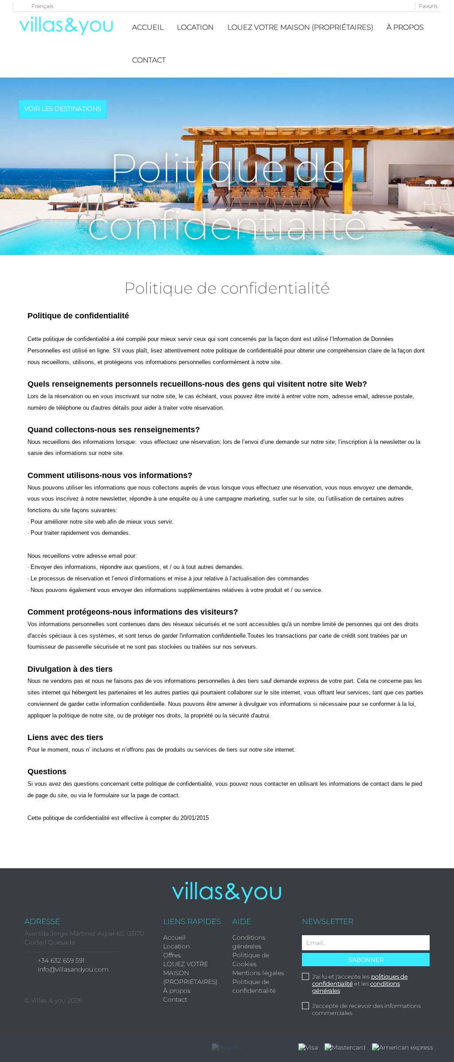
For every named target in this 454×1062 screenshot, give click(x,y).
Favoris (428, 6)
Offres (172, 955)
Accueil (148, 27)
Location (195, 27)
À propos (405, 27)
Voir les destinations (62, 109)
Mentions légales (258, 973)
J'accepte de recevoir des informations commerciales (366, 1009)
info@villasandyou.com (73, 969)
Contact (149, 60)
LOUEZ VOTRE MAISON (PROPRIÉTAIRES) (300, 27)
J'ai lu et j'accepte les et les (360, 983)
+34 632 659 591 (61, 960)
